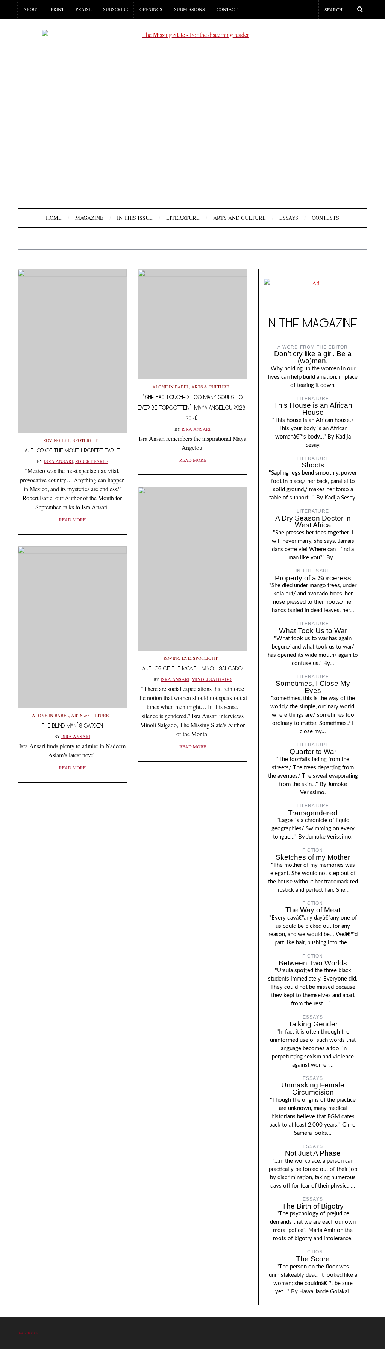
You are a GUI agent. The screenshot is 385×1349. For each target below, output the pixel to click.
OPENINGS (150, 9)
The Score (313, 1259)
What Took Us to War (313, 631)
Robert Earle (91, 461)
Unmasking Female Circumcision (312, 1088)
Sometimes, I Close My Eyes (313, 686)
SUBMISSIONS (189, 9)
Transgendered (313, 813)
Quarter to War (313, 751)
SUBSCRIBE (115, 9)
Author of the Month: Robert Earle (72, 450)
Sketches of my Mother (313, 857)
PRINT (57, 9)
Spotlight (85, 440)
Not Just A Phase (313, 1153)
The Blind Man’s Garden (72, 725)
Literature (183, 217)
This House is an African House (313, 408)
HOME (54, 217)
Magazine (89, 217)
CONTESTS (325, 217)
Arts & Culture (210, 387)
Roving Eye (56, 440)
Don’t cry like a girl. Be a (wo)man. (313, 357)
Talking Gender (313, 1024)
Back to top (28, 1333)
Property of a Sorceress (313, 578)
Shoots (313, 465)
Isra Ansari (58, 461)
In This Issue (135, 217)
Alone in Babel (170, 387)
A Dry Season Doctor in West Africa (313, 521)
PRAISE (83, 9)
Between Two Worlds (313, 963)
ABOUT (31, 9)
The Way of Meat (312, 910)
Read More (72, 519)
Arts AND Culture (239, 217)
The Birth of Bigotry (313, 1206)
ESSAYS (288, 217)
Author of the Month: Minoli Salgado (192, 668)
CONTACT (227, 9)
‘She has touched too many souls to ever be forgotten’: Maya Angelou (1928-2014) (192, 407)
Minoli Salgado (212, 679)
